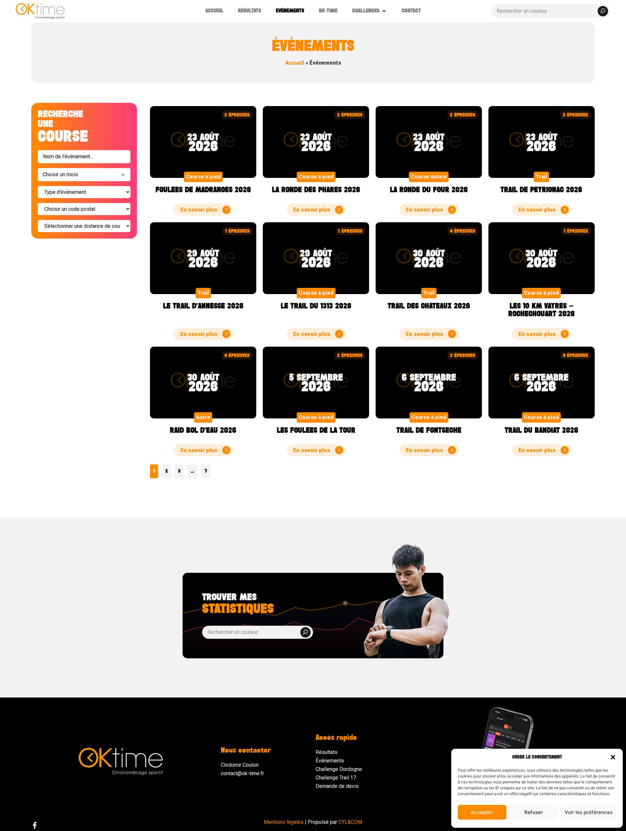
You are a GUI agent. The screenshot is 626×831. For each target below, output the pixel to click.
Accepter (482, 812)
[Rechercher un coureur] (550, 11)
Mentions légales (284, 822)
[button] (613, 757)
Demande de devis (337, 786)
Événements (330, 761)
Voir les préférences (589, 812)
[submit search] (603, 11)
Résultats (326, 752)
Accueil (294, 63)
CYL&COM (350, 822)
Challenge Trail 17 (336, 778)
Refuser (533, 812)
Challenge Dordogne (339, 769)
